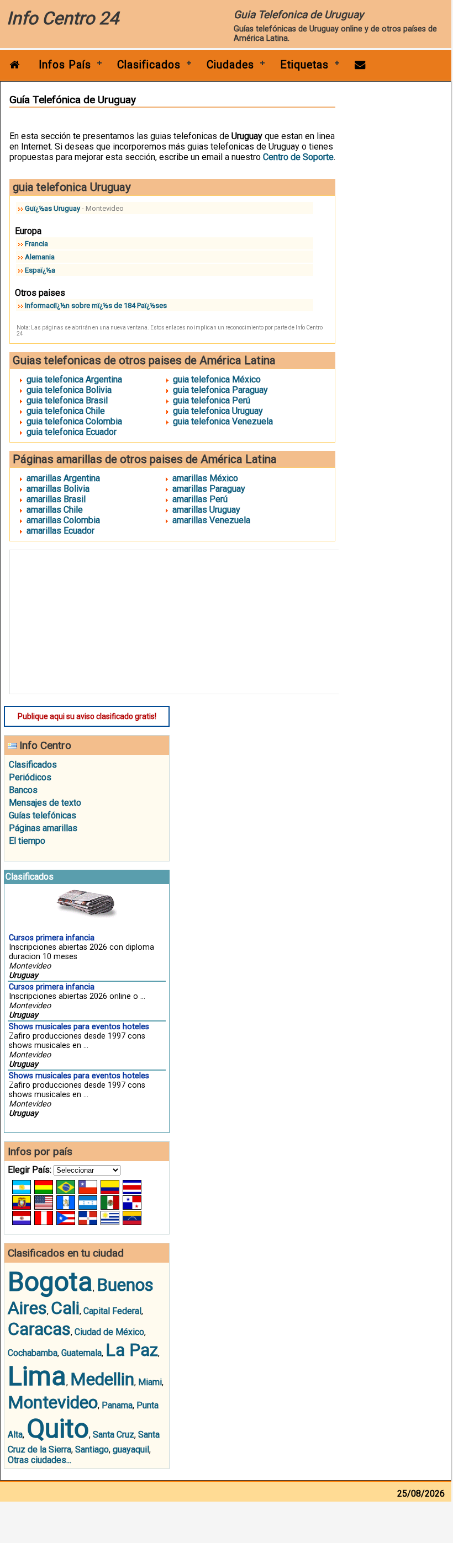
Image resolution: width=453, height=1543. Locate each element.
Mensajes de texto (45, 802)
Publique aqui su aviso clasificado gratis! (87, 716)
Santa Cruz (113, 1434)
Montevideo (53, 1402)
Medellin (102, 1379)
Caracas (39, 1328)
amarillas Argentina (63, 478)
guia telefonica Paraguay (220, 390)
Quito (58, 1428)
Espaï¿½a (40, 270)
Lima (37, 1376)
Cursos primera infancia (51, 938)
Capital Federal (112, 1311)
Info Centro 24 (63, 18)
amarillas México (205, 478)
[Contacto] (360, 64)
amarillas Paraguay (208, 488)
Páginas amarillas (43, 828)
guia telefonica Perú (211, 400)
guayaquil (131, 1449)
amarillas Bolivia (58, 488)
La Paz (132, 1349)
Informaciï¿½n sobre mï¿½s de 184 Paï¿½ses (96, 305)
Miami (150, 1382)
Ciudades (230, 64)
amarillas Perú (200, 499)
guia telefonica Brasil (67, 400)
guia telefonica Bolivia (69, 390)
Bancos (23, 790)
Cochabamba (32, 1353)
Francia (36, 244)
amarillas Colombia (63, 520)
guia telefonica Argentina (74, 379)
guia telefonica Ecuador (72, 432)
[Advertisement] (178, 622)
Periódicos (30, 777)
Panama (117, 1405)
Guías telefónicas (42, 815)
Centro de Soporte (298, 157)
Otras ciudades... (39, 1460)
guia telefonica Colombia (74, 421)
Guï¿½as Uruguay (52, 208)
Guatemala (81, 1353)
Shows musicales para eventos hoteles (79, 1026)
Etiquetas (304, 64)
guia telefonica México (217, 379)
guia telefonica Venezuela (223, 421)
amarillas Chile (55, 509)
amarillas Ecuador (60, 530)
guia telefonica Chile (66, 411)
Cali (65, 1307)
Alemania (40, 257)
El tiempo (27, 841)
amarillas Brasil (56, 499)
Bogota (50, 1281)
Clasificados (149, 64)
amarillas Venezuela (211, 520)
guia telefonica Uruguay (218, 411)
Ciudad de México (109, 1332)
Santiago (92, 1449)
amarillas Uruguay (206, 509)
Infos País (65, 64)
